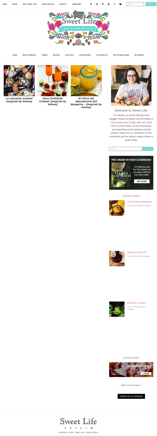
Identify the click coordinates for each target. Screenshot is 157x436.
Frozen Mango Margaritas (140, 202)
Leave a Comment (145, 205)
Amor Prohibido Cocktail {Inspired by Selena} (52, 101)
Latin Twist (146, 122)
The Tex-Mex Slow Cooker (123, 122)
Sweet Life (78, 28)
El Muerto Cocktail (136, 303)
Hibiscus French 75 (137, 252)
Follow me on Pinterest (131, 396)
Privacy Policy (92, 432)
